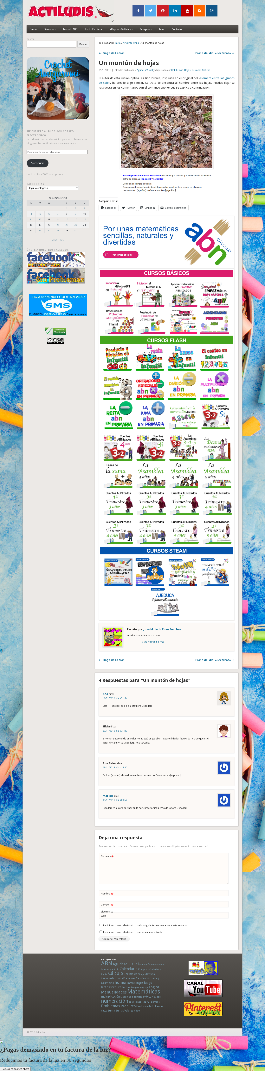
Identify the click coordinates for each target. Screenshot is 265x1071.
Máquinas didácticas (131, 996)
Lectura (126, 987)
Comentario (107, 857)
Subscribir (37, 163)
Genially (155, 978)
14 (57, 219)
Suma (111, 1010)
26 (40, 230)
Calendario (129, 969)
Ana (105, 694)
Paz (144, 1001)
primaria (155, 1002)
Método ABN (70, 29)
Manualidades (114, 992)
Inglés (139, 982)
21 (57, 224)
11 (31, 219)
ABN (106, 963)
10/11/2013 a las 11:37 (115, 698)
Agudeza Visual (131, 42)
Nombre (107, 894)
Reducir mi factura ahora (15, 1069)
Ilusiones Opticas (201, 70)
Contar (104, 974)
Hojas (187, 70)
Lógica (154, 987)
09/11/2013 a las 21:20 (115, 731)
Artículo (115, 969)
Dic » (61, 240)
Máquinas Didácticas (121, 29)
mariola (108, 796)
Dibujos (142, 974)
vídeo (137, 1010)
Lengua (135, 987)
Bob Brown (177, 70)
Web (103, 915)
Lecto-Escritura (93, 29)
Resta (104, 1010)
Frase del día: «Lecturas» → (215, 53)
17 (84, 219)
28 (57, 230)
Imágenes (146, 29)
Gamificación (143, 978)
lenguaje (144, 987)
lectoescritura (111, 987)
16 (75, 219)
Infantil (131, 982)
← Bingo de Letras (112, 53)
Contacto (177, 29)
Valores (128, 1010)
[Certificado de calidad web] (55, 335)
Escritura (118, 978)
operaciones (135, 1002)
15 (66, 219)
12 (40, 219)
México (147, 996)
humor (121, 982)
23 (75, 224)
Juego (148, 983)
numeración (114, 1001)
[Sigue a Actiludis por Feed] (199, 10)
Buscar (30, 39)
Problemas (110, 1006)
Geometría (107, 982)
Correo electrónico (107, 908)
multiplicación (110, 996)
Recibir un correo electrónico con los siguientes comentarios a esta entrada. (145, 925)
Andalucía (144, 964)
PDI (149, 1001)
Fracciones (129, 978)
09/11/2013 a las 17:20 (115, 767)
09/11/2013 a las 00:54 (115, 800)
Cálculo (115, 973)
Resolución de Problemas (149, 1006)
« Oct (54, 240)
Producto (128, 1006)
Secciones (49, 29)
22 (66, 224)
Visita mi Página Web (153, 641)
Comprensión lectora (149, 969)
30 (75, 230)
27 (49, 230)
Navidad (156, 996)
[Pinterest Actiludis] (203, 1009)
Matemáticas (143, 991)
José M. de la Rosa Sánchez (162, 629)
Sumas (120, 1010)
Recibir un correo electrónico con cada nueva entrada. (133, 932)
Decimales (130, 974)
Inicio (33, 29)
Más (161, 29)
